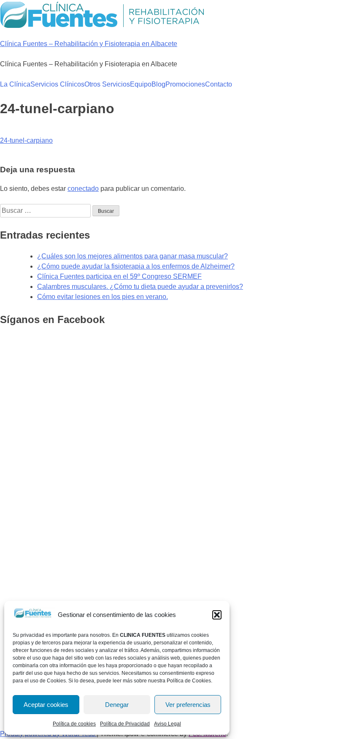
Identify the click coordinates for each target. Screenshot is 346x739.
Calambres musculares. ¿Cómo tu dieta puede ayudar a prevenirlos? (140, 286)
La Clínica (15, 84)
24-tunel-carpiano (26, 140)
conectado (83, 188)
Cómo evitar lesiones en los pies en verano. (102, 296)
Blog (158, 84)
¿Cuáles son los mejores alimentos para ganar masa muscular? (132, 256)
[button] (217, 615)
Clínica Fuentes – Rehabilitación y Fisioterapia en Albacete (88, 43)
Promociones (185, 84)
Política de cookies (74, 724)
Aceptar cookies (46, 704)
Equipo (140, 84)
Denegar (117, 704)
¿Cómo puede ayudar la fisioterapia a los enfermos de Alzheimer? (136, 266)
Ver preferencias (188, 704)
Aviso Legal (167, 724)
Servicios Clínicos (57, 84)
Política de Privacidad (125, 724)
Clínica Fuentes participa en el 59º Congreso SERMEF (119, 276)
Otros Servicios (107, 84)
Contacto (218, 84)
